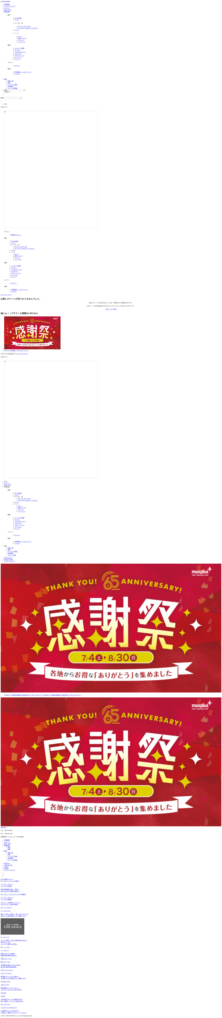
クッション (18, 57)
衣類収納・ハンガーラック (23, 72)
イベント (7, 8)
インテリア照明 (19, 48)
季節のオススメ (16, 235)
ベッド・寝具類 (12, 88)
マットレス (21, 42)
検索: (5, 90)
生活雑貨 (10, 86)
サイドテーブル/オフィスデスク (28, 28)
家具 (9, 83)
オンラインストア (9, 6)
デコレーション (19, 55)
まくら (20, 36)
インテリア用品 (12, 84)
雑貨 (9, 849)
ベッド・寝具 (12, 555)
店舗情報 (7, 4)
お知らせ (7, 863)
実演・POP (7, 10)
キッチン (17, 50)
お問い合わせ (8, 558)
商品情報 (7, 11)
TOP (5, 104)
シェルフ (17, 74)
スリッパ (17, 59)
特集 (5, 79)
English (6, 559)
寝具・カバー (22, 38)
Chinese (11, 559)
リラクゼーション (20, 52)
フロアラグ (18, 54)
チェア (17, 30)
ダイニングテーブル (24, 26)
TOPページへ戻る (111, 309)
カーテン (17, 65)
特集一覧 (10, 81)
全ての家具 (18, 18)
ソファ (17, 20)
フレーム (21, 40)
